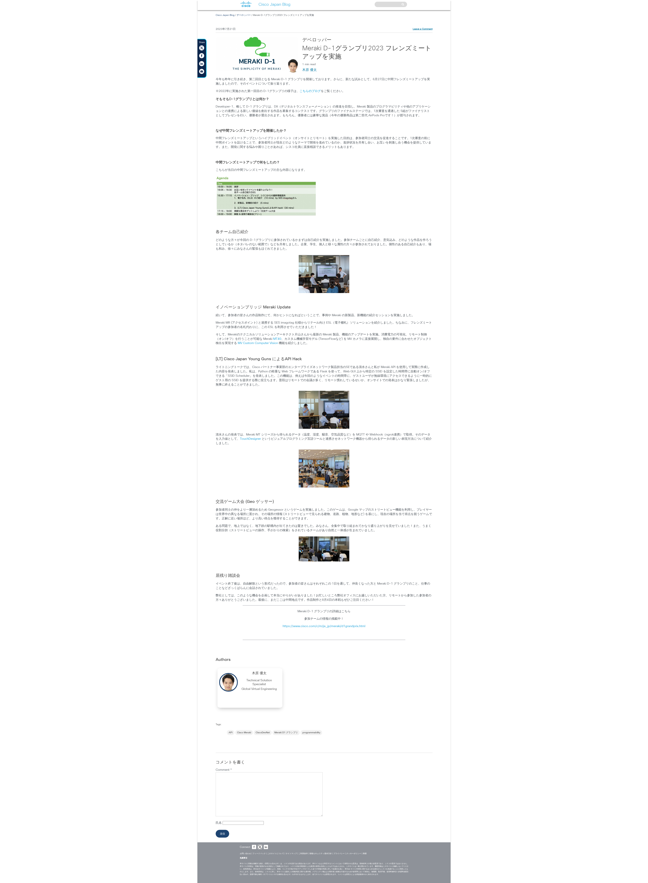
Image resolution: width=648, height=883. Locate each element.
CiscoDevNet (263, 732)
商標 (365, 853)
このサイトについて (275, 853)
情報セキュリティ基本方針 (320, 853)
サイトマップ (291, 853)
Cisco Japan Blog (225, 15)
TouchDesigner (250, 438)
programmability (311, 732)
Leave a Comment (423, 29)
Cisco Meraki (244, 732)
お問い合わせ (245, 853)
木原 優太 (309, 70)
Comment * (224, 769)
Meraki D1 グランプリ (286, 732)
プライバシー (339, 853)
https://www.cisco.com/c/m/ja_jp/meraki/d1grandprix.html (324, 626)
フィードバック (259, 853)
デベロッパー (244, 15)
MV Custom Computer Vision (258, 343)
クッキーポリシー (353, 853)
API (231, 732)
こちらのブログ (310, 91)
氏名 (219, 822)
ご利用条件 (303, 853)
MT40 (277, 338)
